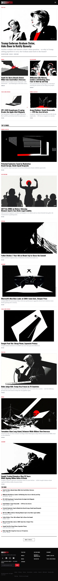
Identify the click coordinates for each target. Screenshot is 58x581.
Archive (35, 572)
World (22, 555)
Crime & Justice (50, 555)
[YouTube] (13, 558)
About (15, 572)
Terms (24, 572)
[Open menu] (55, 2)
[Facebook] (6, 558)
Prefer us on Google (23, 576)
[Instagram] (9, 558)
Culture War (37, 552)
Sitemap (16, 576)
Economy (49, 552)
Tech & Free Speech (51, 559)
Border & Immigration (37, 555)
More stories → (29, 539)
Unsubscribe (51, 572)
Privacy (20, 572)
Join (17, 565)
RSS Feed (45, 572)
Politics (23, 552)
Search (40, 572)
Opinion (23, 561)
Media (22, 559)
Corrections (29, 572)
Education (36, 559)
